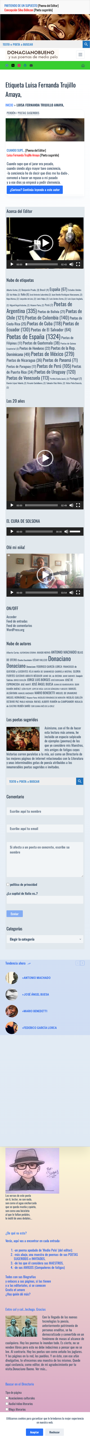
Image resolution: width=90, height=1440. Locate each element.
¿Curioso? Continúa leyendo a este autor (35, 190)
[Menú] (80, 54)
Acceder (11, 616)
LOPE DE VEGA (37, 688)
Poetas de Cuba (44, 323)
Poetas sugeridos (28, 113)
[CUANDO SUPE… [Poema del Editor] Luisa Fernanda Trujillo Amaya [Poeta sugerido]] (45, 129)
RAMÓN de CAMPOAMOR (62, 702)
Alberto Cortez (12, 652)
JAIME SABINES (69, 676)
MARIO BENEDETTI (45, 692)
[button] (45, 243)
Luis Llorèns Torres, (58, 298)
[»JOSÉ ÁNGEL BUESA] (11, 994)
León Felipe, (43, 298)
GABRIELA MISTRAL (63, 671)
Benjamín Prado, (30, 290)
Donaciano (59, 658)
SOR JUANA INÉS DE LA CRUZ (42, 706)
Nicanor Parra (32, 697)
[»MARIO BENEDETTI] (11, 1011)
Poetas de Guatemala (41, 343)
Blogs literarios (17, 1409)
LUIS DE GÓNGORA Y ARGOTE (56, 688)
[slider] (42, 264)
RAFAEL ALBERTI (41, 702)
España (58, 289)
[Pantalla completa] (78, 264)
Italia (25, 294)
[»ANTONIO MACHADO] (11, 978)
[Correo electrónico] (31, 65)
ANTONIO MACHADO (64, 652)
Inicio (9, 104)
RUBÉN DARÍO (23, 706)
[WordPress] (25, 65)
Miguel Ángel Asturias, (20, 305)
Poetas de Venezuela (27, 377)
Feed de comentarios (19, 625)
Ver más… (41, 1368)
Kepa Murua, (12, 298)
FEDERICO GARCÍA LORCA (49, 666)
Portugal (76, 378)
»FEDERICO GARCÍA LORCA (39, 1028)
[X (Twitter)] (13, 65)
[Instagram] (19, 65)
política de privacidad (23, 884)
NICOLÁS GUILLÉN (74, 697)
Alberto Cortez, (13, 290)
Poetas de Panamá (60, 360)
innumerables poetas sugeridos (25, 766)
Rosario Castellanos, (36, 383)
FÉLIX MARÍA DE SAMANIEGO (41, 671)
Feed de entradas (16, 621)
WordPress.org (15, 629)
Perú (49, 305)
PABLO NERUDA (26, 701)
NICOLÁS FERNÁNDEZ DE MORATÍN (52, 697)
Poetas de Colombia (47, 317)
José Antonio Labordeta (40, 294)
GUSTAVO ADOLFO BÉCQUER (29, 676)
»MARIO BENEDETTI (34, 1011)
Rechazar (54, 1432)
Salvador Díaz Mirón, (55, 383)
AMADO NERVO (43, 652)
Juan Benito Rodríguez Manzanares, (67, 294)
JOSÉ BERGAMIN (57, 680)
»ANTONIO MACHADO (36, 978)
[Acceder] (83, 65)
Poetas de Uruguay (55, 371)
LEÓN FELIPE (26, 688)
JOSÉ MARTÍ (26, 684)
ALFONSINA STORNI (28, 652)
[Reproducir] (12, 264)
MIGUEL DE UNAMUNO (66, 693)
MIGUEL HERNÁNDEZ (16, 697)
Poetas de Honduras (34, 348)
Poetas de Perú (54, 365)
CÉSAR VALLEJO (40, 660)
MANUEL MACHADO (26, 693)
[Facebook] (6, 65)
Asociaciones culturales (21, 1398)
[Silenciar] (71, 264)
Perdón (11, 113)
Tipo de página (13, 1392)
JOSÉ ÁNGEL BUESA (42, 684)
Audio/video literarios (20, 1403)
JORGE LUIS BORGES (38, 679)
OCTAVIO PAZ (12, 702)
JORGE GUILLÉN (20, 680)
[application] (45, 243)
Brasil (44, 290)
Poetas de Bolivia (51, 311)
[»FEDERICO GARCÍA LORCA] (11, 1028)
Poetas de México (52, 353)
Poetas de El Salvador (51, 329)
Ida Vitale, (15, 294)
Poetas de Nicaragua (24, 360)
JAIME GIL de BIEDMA (52, 676)
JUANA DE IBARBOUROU (64, 684)
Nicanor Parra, (37, 305)
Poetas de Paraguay (21, 366)
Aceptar (34, 1432)
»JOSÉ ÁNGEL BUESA (35, 994)
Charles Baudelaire (25, 660)
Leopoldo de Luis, (28, 298)
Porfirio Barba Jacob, (59, 378)
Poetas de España (33, 336)
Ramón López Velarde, (16, 383)
